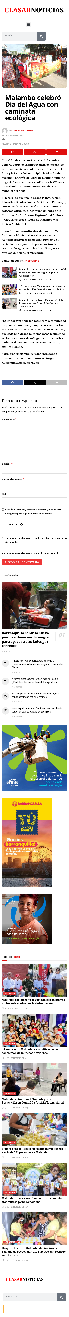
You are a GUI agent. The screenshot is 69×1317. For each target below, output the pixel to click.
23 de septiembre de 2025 (16, 1157)
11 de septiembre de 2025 (16, 1260)
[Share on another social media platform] (56, 152)
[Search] (41, 36)
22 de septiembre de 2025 (16, 1207)
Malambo (9, 993)
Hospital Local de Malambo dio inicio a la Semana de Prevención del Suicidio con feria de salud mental (33, 1252)
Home (29, 1308)
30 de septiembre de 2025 (37, 279)
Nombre (7, 463)
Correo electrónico (13, 479)
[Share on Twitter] (35, 152)
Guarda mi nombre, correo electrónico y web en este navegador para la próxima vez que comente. (33, 511)
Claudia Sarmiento (22, 130)
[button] (28, 24)
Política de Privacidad (44, 1308)
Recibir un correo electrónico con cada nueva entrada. (31, 553)
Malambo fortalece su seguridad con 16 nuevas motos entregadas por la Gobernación (42, 272)
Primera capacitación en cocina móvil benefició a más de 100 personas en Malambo (34, 1151)
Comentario (9, 419)
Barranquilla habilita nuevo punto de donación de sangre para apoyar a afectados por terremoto (25, 640)
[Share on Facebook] (12, 152)
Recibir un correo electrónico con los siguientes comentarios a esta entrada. (34, 540)
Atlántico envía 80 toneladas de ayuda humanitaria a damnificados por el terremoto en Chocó (38, 664)
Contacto (10, 1308)
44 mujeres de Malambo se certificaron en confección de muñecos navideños (42, 287)
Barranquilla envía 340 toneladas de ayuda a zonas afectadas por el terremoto (36, 695)
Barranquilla (12, 1242)
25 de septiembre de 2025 (37, 310)
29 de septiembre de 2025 (37, 293)
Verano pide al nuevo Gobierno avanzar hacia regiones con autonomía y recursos (37, 710)
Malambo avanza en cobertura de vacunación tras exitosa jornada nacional (32, 1201)
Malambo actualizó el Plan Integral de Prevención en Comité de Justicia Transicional (41, 303)
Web (4, 494)
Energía (20, 1308)
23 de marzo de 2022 (12, 135)
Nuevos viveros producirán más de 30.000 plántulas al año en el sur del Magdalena (35, 681)
